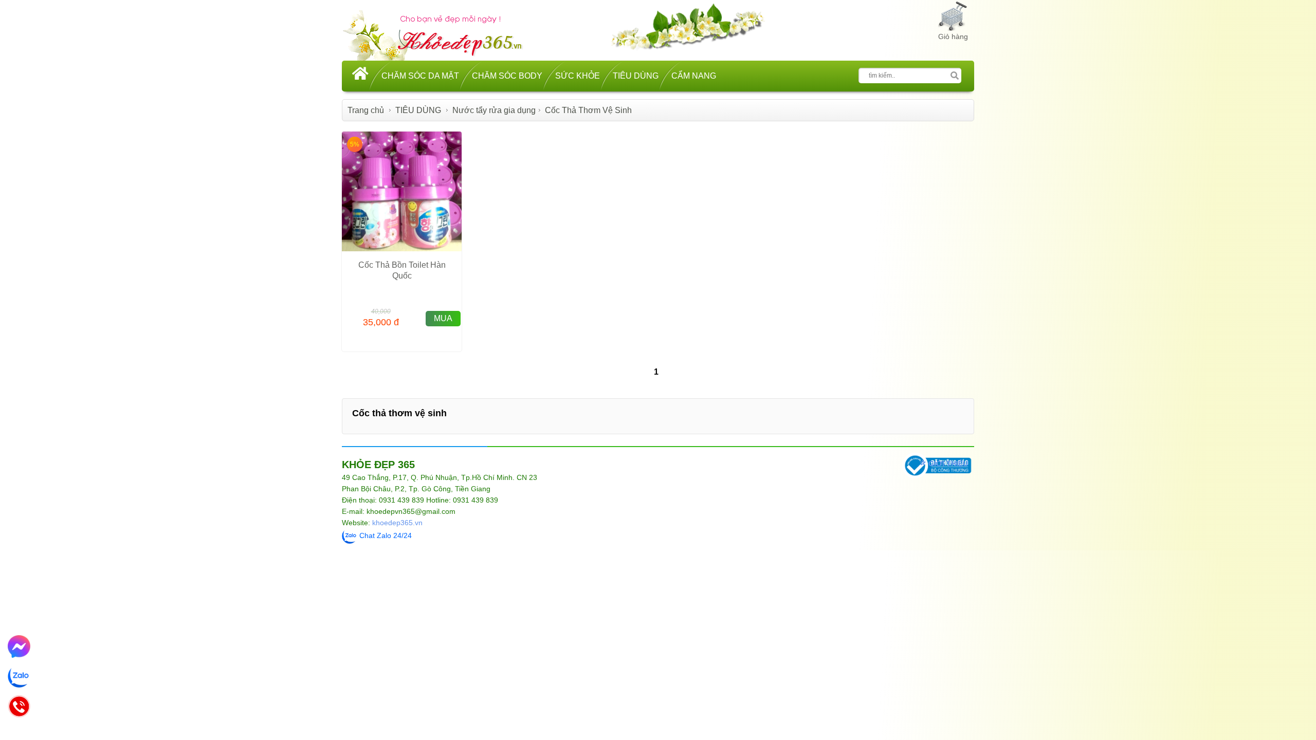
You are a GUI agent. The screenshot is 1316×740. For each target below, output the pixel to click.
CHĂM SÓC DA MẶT (420, 75)
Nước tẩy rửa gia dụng (494, 110)
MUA (443, 318)
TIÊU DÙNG (636, 75)
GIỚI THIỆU (948, 463)
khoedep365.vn (397, 523)
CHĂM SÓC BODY (507, 75)
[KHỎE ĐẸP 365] (439, 34)
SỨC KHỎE (577, 75)
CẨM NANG (693, 75)
